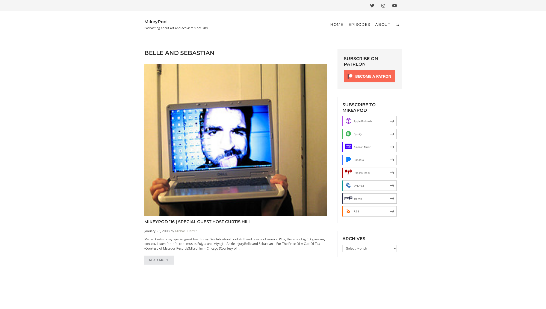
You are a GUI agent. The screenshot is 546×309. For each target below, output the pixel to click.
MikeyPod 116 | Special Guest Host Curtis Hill (197, 221)
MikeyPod (155, 21)
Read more (161, 260)
